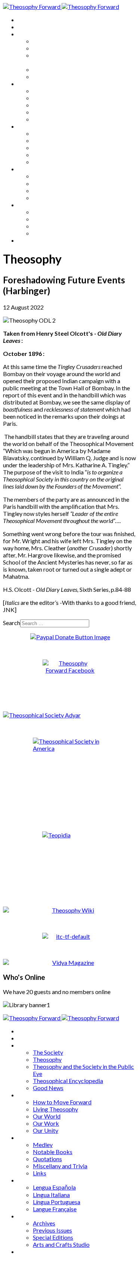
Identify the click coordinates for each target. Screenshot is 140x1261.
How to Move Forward (62, 90)
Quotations (47, 147)
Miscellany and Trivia (60, 154)
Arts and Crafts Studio (61, 233)
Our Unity (45, 119)
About (26, 26)
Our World (46, 104)
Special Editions (53, 226)
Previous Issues (52, 218)
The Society (48, 40)
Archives (29, 204)
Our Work (46, 112)
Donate (27, 240)
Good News (48, 76)
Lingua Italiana (51, 183)
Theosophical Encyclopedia (68, 69)
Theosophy (47, 48)
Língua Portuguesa (56, 190)
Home (26, 19)
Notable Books (52, 140)
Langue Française (55, 197)
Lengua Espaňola (54, 175)
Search (11, 622)
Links (39, 161)
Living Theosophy (55, 97)
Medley (43, 133)
